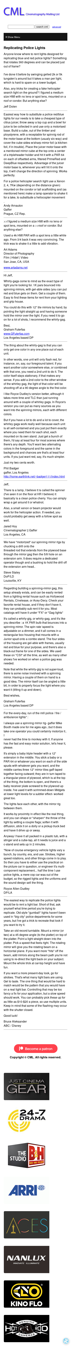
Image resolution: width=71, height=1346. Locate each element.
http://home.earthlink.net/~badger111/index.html (34, 476)
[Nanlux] (35, 1259)
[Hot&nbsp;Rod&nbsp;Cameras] (35, 1328)
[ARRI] (35, 1190)
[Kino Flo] (35, 1294)
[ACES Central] (35, 1224)
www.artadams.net (15, 267)
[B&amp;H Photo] (35, 1121)
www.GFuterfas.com (16, 333)
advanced (56, 26)
